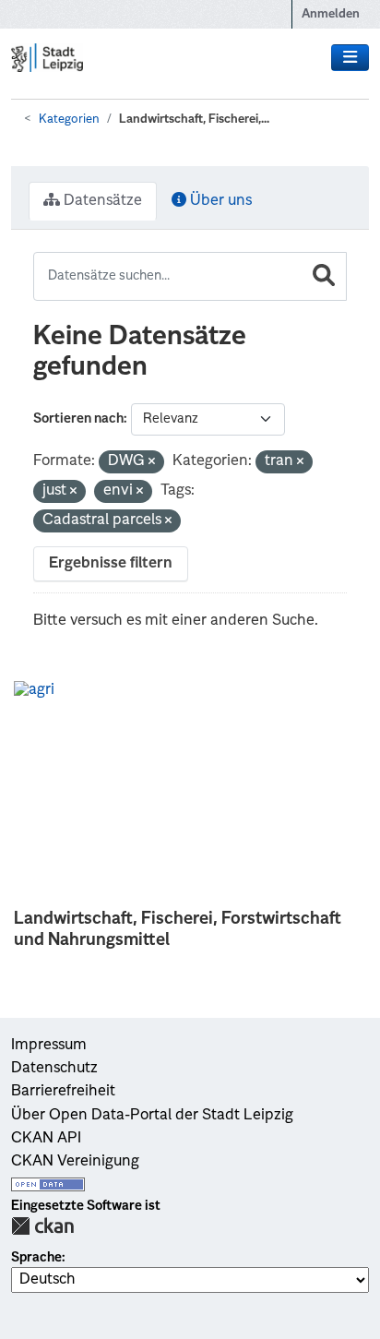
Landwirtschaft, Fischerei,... (194, 120)
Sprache (36, 1257)
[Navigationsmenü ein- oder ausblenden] (350, 58)
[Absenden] (324, 276)
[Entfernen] (151, 463)
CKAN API (46, 1138)
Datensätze (101, 201)
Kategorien (69, 120)
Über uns (219, 201)
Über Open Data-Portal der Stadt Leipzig (152, 1115)
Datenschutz (54, 1068)
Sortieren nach (78, 418)
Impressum (49, 1045)
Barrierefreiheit (63, 1091)
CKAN (42, 1226)
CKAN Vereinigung (75, 1161)
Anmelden (331, 14)
